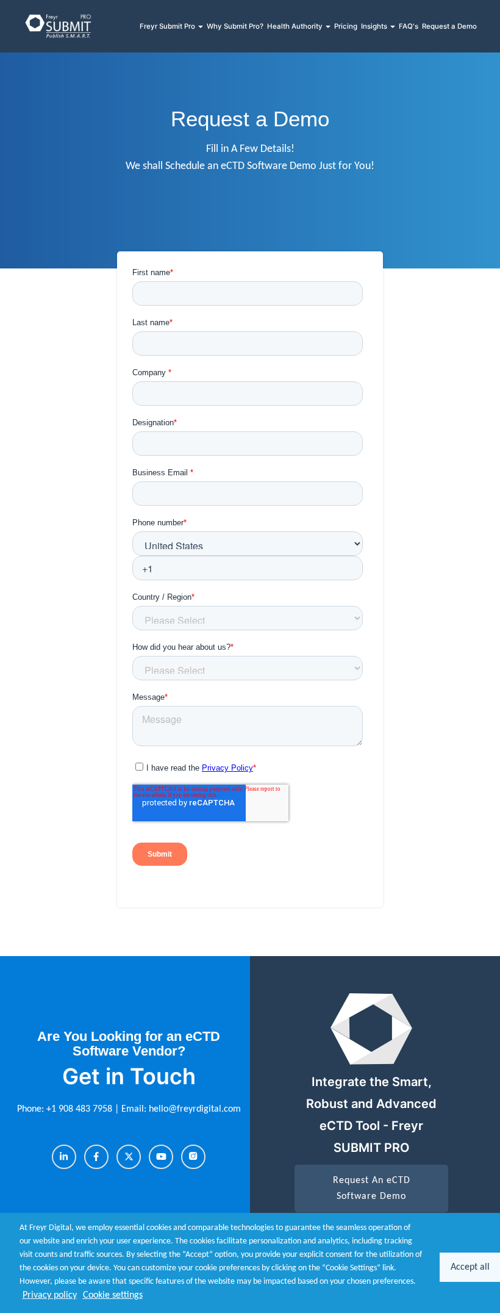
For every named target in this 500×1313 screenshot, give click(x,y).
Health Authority (295, 26)
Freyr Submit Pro (168, 26)
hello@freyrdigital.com (195, 1109)
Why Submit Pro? (235, 26)
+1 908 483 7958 (80, 1109)
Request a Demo (449, 26)
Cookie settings (113, 1295)
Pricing (345, 26)
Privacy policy (50, 1295)
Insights (375, 26)
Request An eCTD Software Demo (371, 1188)
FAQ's (408, 26)
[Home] (58, 26)
